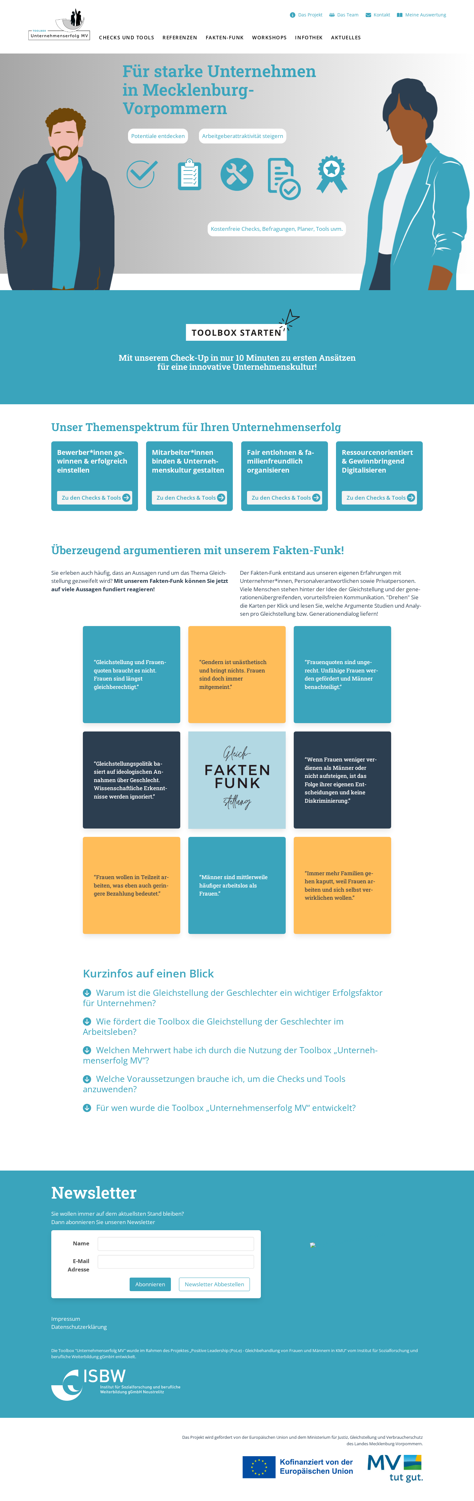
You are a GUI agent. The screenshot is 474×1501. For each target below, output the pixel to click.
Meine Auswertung (425, 15)
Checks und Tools (126, 37)
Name (81, 1243)
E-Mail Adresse (78, 1265)
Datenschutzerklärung (79, 1326)
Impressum (65, 1318)
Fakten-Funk (225, 37)
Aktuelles (346, 37)
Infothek (309, 37)
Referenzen (180, 37)
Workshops (269, 37)
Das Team (348, 15)
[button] (237, 998)
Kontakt (382, 15)
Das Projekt (310, 15)
